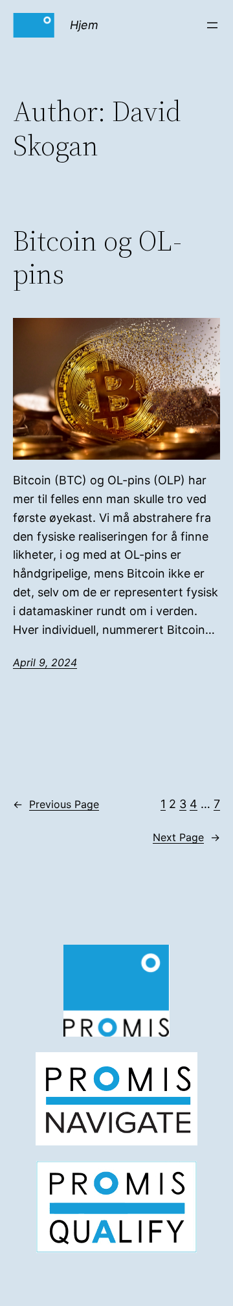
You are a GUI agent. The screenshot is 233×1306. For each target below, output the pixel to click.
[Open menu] (212, 25)
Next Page (186, 837)
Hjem (84, 25)
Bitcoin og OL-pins (97, 257)
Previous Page (56, 804)
